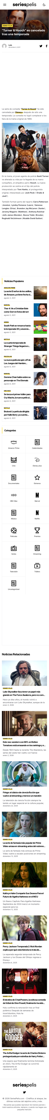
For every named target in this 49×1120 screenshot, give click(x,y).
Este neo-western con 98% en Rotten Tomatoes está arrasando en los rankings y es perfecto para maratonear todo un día (24, 745)
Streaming (37, 554)
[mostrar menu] (5, 5)
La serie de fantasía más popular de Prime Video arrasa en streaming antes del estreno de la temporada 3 (23, 846)
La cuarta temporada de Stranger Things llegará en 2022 (16, 346)
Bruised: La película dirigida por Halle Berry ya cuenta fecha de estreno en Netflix (16, 414)
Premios (37, 536)
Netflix (7, 339)
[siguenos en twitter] (24, 1092)
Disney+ (19, 112)
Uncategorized (13, 589)
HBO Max (7, 391)
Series (6, 322)
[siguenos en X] (41, 46)
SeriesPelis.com (17, 1098)
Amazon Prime (9, 288)
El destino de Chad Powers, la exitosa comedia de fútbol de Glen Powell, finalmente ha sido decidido (24, 1003)
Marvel (7, 305)
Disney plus (7, 26)
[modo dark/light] (44, 5)
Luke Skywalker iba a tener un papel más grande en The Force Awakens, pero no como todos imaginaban (24, 695)
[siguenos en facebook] (46, 46)
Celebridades (37, 448)
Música (13, 519)
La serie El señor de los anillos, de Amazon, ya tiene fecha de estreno (18, 294)
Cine (13, 466)
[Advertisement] (24, 80)
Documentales (13, 483)
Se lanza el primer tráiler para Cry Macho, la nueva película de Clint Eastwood (17, 397)
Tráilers (37, 572)
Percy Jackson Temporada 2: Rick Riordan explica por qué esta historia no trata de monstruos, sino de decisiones (22, 949)
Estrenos (37, 483)
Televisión (14, 572)
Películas (8, 356)
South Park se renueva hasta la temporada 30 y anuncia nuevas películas (17, 329)
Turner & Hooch (28, 109)
